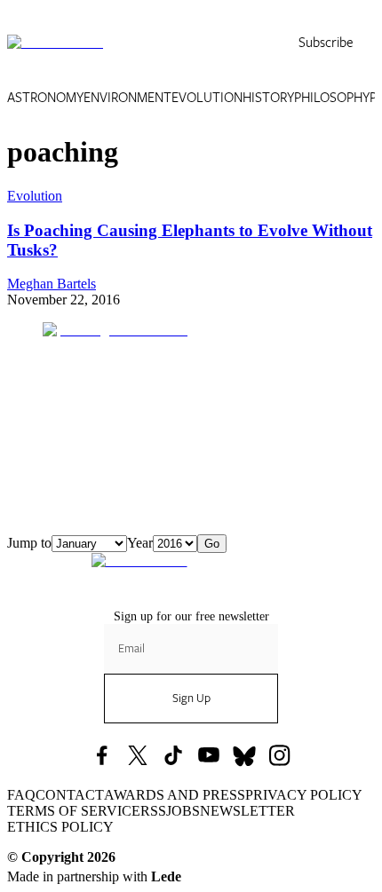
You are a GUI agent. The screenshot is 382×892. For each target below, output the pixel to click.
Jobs (183, 810)
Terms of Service (73, 810)
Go (211, 543)
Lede (166, 876)
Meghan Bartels (51, 283)
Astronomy (45, 98)
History (268, 98)
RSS (153, 810)
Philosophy (332, 98)
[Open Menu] (364, 42)
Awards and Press (174, 794)
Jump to (29, 542)
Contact (70, 794)
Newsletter (247, 810)
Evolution (207, 98)
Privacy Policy (303, 794)
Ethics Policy (60, 826)
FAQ (21, 794)
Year (140, 542)
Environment (127, 98)
